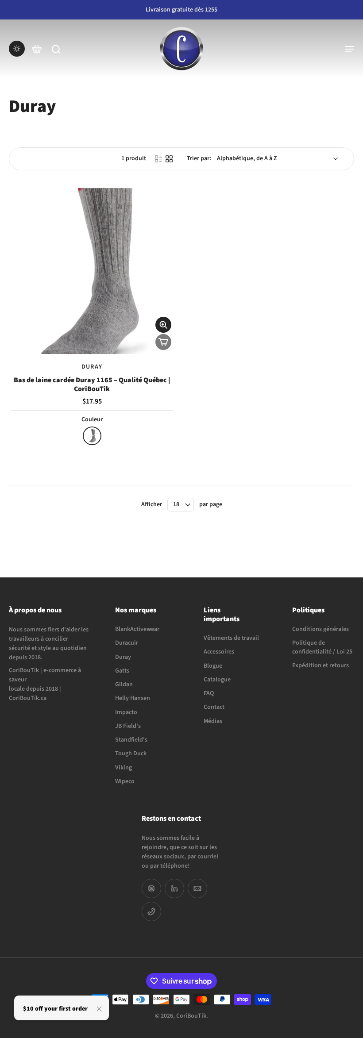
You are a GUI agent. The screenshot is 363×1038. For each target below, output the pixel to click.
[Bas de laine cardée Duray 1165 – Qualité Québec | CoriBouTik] (92, 271)
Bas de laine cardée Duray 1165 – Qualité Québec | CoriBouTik (92, 384)
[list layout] (158, 158)
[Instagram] (151, 888)
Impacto (126, 712)
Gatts (122, 670)
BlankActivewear (137, 629)
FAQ (209, 693)
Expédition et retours (320, 665)
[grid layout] (169, 158)
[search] (56, 49)
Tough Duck (131, 754)
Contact (214, 707)
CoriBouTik (191, 1015)
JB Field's (128, 726)
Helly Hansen (132, 698)
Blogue (213, 665)
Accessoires (219, 652)
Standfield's (131, 740)
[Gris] (92, 435)
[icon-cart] (36, 49)
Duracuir (126, 643)
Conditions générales (320, 629)
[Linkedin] (174, 888)
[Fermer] (99, 1009)
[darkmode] (17, 49)
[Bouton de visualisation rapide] (163, 325)
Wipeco (125, 781)
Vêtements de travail (231, 638)
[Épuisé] (163, 342)
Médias (213, 721)
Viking (123, 767)
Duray (123, 657)
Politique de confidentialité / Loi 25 (322, 647)
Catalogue (217, 680)
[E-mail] (197, 888)
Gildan (124, 684)
